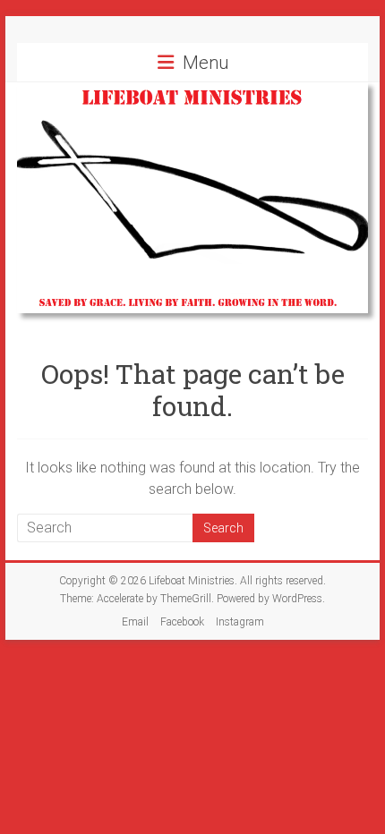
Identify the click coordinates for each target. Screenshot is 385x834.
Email (135, 622)
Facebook (182, 622)
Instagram (240, 622)
